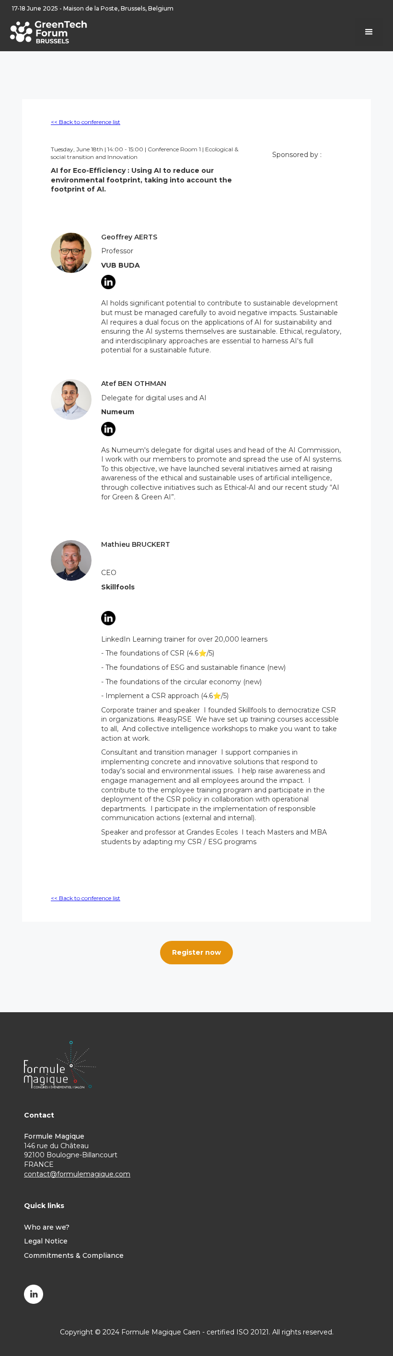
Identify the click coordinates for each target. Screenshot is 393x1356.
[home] (48, 31)
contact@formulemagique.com (77, 1174)
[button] (369, 32)
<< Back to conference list (85, 121)
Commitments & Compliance (74, 1255)
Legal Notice (46, 1241)
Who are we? (46, 1227)
